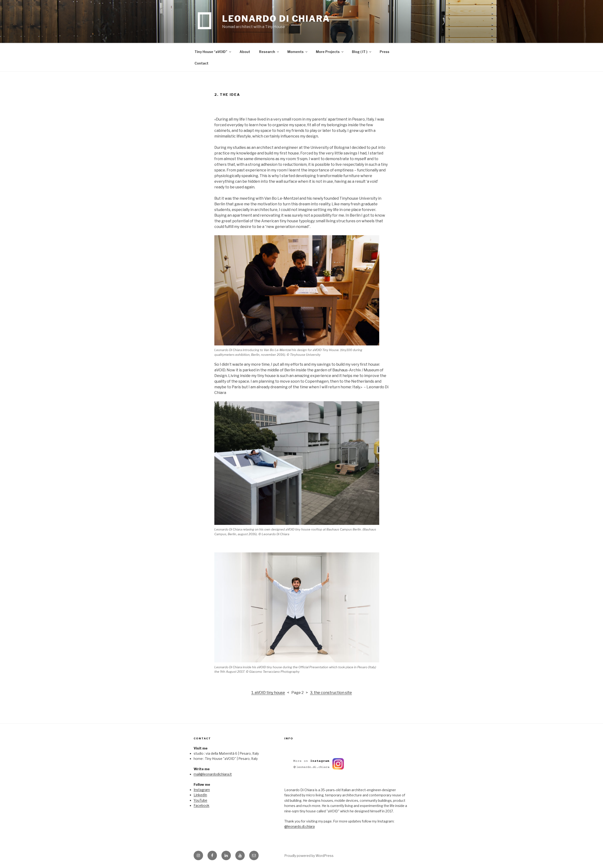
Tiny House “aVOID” (211, 52)
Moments (295, 52)
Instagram (202, 790)
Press (384, 52)
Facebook (201, 805)
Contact (201, 63)
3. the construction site (331, 692)
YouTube (200, 800)
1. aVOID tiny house (268, 692)
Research (267, 52)
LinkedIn (200, 795)
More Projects (328, 52)
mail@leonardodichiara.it (213, 774)
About (245, 52)
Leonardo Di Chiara (276, 18)
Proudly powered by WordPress (309, 856)
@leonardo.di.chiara (299, 826)
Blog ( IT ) (359, 52)
